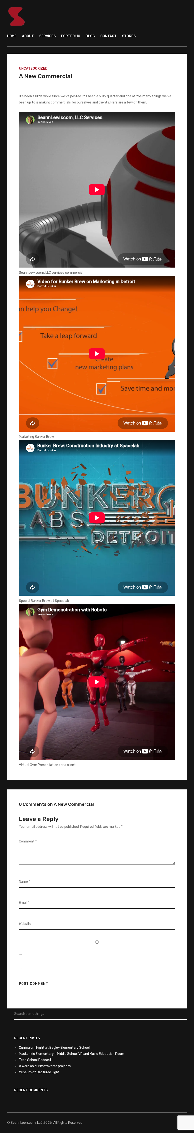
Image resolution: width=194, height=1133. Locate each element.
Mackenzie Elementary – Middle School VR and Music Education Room (71, 1054)
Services (47, 36)
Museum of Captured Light (39, 1072)
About (28, 36)
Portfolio (70, 36)
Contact (108, 36)
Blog (90, 36)
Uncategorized (33, 69)
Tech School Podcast (35, 1060)
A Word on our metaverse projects (45, 1066)
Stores (129, 36)
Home (12, 36)
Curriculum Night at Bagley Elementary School (54, 1048)
